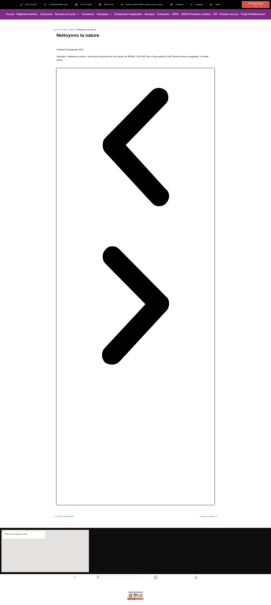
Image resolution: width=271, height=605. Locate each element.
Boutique (150, 14)
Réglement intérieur (27, 14)
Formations (88, 14)
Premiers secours (229, 14)
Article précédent (64, 516)
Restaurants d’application (128, 14)
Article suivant (208, 516)
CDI (215, 14)
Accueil (10, 14)
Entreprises (163, 14)
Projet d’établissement (253, 14)
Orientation (103, 14)
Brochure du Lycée (65, 14)
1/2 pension (46, 14)
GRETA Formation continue (196, 14)
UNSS (175, 14)
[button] (135, 147)
